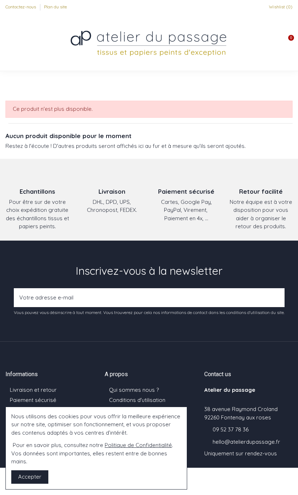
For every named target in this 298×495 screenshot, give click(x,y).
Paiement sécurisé (33, 400)
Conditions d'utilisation (137, 400)
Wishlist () (280, 6)
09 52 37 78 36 (231, 429)
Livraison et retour (33, 389)
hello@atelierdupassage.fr (246, 441)
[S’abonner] (277, 297)
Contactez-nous (21, 6)
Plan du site (55, 6)
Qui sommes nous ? (134, 389)
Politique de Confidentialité (138, 445)
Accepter (29, 476)
